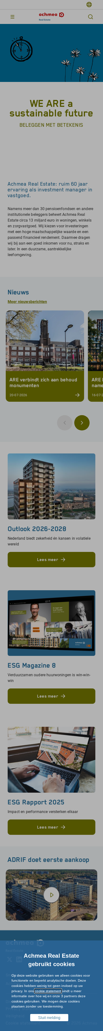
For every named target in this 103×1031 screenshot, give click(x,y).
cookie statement (48, 991)
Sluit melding (49, 1018)
